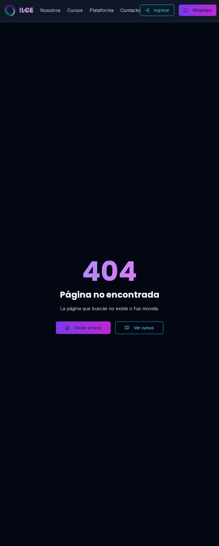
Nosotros (50, 10)
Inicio (27, 10)
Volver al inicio (88, 327)
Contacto (130, 10)
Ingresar (161, 10)
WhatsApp (202, 10)
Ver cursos (144, 327)
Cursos (75, 10)
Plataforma (101, 10)
